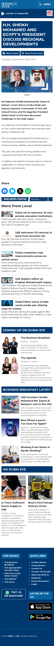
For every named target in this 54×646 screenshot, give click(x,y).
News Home (12, 53)
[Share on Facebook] (4, 191)
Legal (34, 584)
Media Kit (36, 578)
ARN (10, 636)
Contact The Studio (41, 572)
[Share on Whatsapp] (28, 191)
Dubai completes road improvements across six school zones (23, 256)
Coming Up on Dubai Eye (24, 330)
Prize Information (40, 581)
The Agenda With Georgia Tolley (12, 569)
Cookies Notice (38, 562)
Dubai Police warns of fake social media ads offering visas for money (25, 305)
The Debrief (10, 579)
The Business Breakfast (10, 563)
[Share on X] (20, 191)
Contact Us (36, 568)
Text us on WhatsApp (13, 594)
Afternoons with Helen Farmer (12, 574)
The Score (9, 582)
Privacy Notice (38, 565)
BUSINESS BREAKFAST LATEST (27, 389)
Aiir (18, 636)
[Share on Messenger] (12, 191)
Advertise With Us (40, 575)
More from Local (33, 53)
